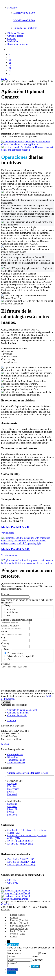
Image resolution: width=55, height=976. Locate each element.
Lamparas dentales (16, 762)
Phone (4, 631)
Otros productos (15, 36)
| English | (12, 783)
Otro (9, 659)
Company (6, 594)
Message (5, 663)
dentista (11, 609)
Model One (12, 41)
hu (10, 65)
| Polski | (11, 791)
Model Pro (12, 7)
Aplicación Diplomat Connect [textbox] (22, 94)
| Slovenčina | (13, 789)
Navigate (5, 744)
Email (10, 625)
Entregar (6, 702)
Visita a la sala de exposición (21, 656)
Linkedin (11, 972)
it (9, 73)
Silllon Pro (12, 757)
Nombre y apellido (16, 619)
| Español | (12, 786)
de (10, 59)
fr (9, 57)
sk (10, 62)
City (3, 637)
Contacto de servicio (17, 715)
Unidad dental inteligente (25, 28)
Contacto (11, 38)
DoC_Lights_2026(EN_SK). (21, 864)
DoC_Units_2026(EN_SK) (20, 859)
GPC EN (11, 880)
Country (5, 643)
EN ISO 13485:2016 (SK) (20, 843)
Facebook (12, 969)
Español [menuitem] (14, 917)
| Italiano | (12, 794)
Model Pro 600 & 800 (24, 20)
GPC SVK (12, 882)
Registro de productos (17, 44)
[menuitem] (16, 915)
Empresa (11, 720)
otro (9, 615)
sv (10, 70)
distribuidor (12, 612)
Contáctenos (7, 904)
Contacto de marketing (18, 712)
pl (10, 68)
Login (4, 78)
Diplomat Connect (16, 33)
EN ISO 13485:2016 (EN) (20, 841)
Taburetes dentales (16, 760)
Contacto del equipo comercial (22, 710)
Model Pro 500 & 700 (24, 13)
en (10, 54)
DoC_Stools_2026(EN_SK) (21, 862)
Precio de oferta (15, 653)
